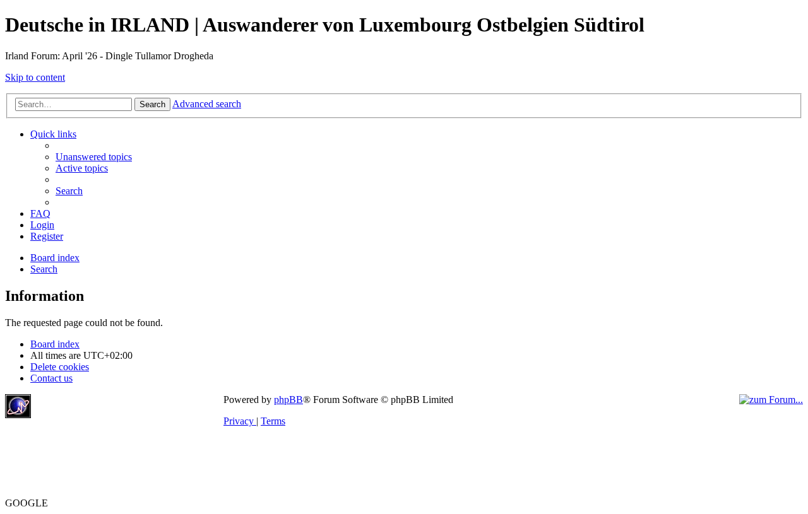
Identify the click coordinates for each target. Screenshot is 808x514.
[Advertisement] (128, 413)
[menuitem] (94, 156)
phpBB (288, 399)
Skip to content (35, 77)
